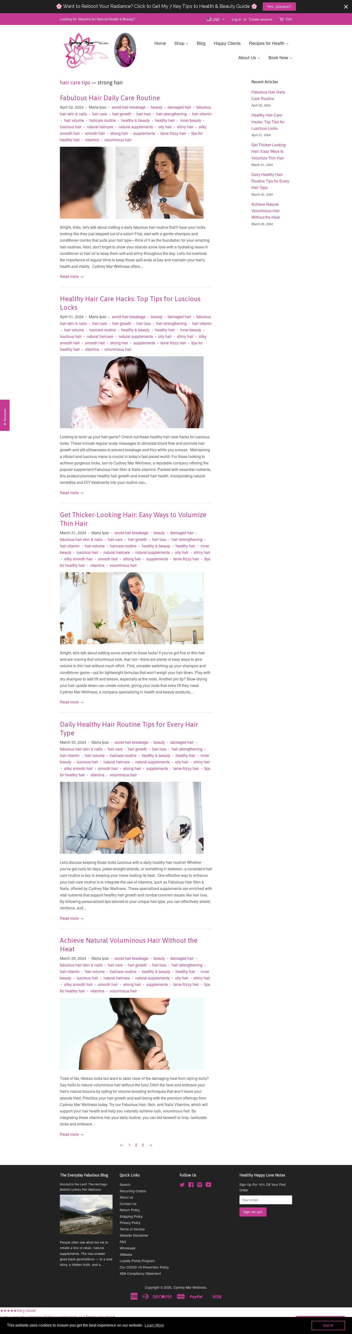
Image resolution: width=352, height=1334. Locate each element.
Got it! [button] (328, 1325)
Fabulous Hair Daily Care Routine (110, 98)
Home (160, 43)
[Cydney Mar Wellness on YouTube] (208, 1185)
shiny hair (185, 126)
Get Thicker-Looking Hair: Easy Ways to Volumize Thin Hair (268, 151)
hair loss (143, 114)
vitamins (92, 139)
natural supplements (136, 126)
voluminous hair (117, 139)
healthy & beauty (135, 120)
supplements (144, 133)
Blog (201, 43)
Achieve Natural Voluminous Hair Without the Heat (265, 210)
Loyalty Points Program (137, 1260)
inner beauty (190, 120)
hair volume (74, 120)
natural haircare (100, 126)
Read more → (72, 276)
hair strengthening (171, 114)
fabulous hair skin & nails (81, 539)
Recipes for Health (267, 43)
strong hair (119, 133)
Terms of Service (132, 1229)
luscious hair (70, 126)
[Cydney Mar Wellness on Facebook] (191, 1185)
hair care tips (75, 82)
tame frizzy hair (173, 133)
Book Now (278, 57)
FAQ (123, 1241)
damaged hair (179, 107)
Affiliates (126, 1254)
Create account (260, 19)
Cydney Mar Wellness (189, 1287)
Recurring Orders (133, 1190)
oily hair (165, 126)
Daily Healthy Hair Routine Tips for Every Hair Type (270, 181)
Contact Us (128, 1203)
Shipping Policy (131, 1216)
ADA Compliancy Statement (140, 1273)
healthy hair (165, 120)
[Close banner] (346, 6)
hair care (99, 114)
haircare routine (102, 120)
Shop (180, 43)
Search (125, 1184)
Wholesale (128, 1248)
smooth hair (95, 133)
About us (126, 1197)
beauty (156, 107)
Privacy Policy (130, 1222)
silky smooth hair (78, 559)
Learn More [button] (154, 1325)
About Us (247, 57)
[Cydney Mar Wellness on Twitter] (182, 1185)
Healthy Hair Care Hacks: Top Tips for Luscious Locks (267, 121)
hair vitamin (202, 114)
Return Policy (130, 1209)
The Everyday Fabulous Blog (84, 1175)
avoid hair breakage (129, 107)
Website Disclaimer (134, 1235)
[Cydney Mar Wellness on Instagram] (199, 1185)
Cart (289, 19)
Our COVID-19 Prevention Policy (144, 1267)
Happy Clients (227, 43)
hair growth (121, 114)
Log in (236, 19)
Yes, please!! (279, 6)
